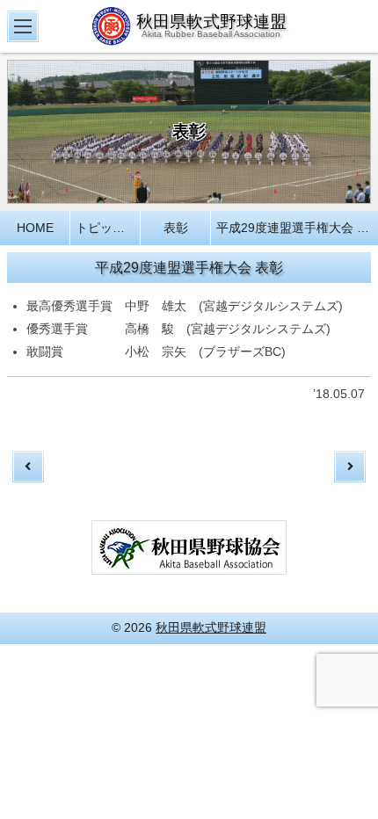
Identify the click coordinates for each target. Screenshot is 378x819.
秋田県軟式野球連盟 (211, 627)
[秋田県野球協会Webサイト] (189, 564)
